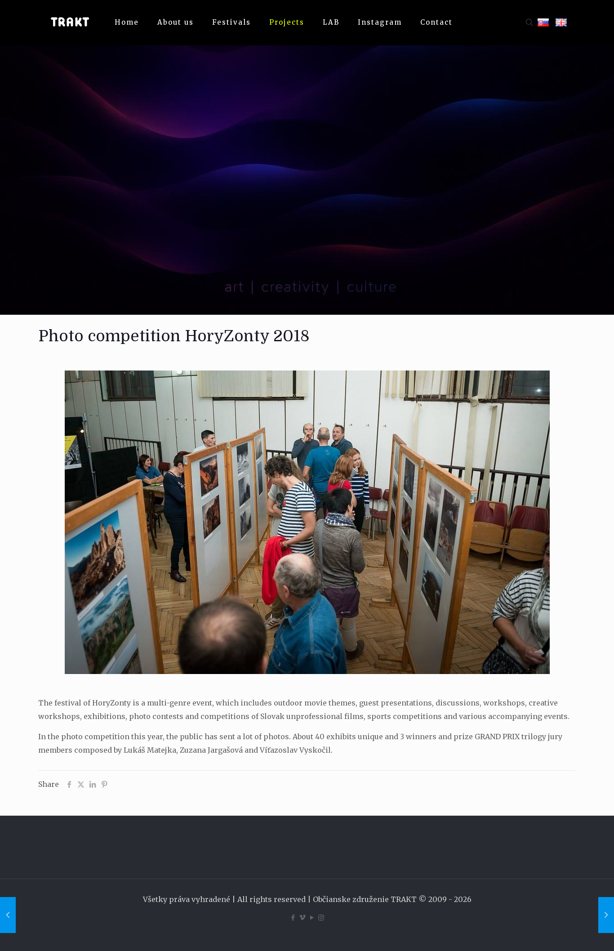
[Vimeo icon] (302, 917)
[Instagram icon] (321, 917)
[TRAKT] (69, 22)
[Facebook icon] (292, 917)
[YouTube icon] (311, 917)
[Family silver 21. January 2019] (606, 915)
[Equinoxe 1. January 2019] (8, 915)
